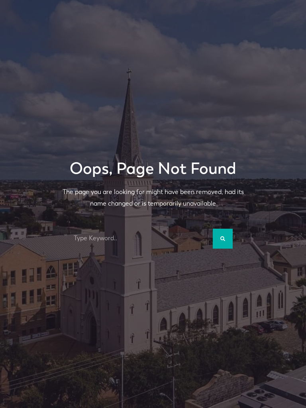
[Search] (223, 239)
